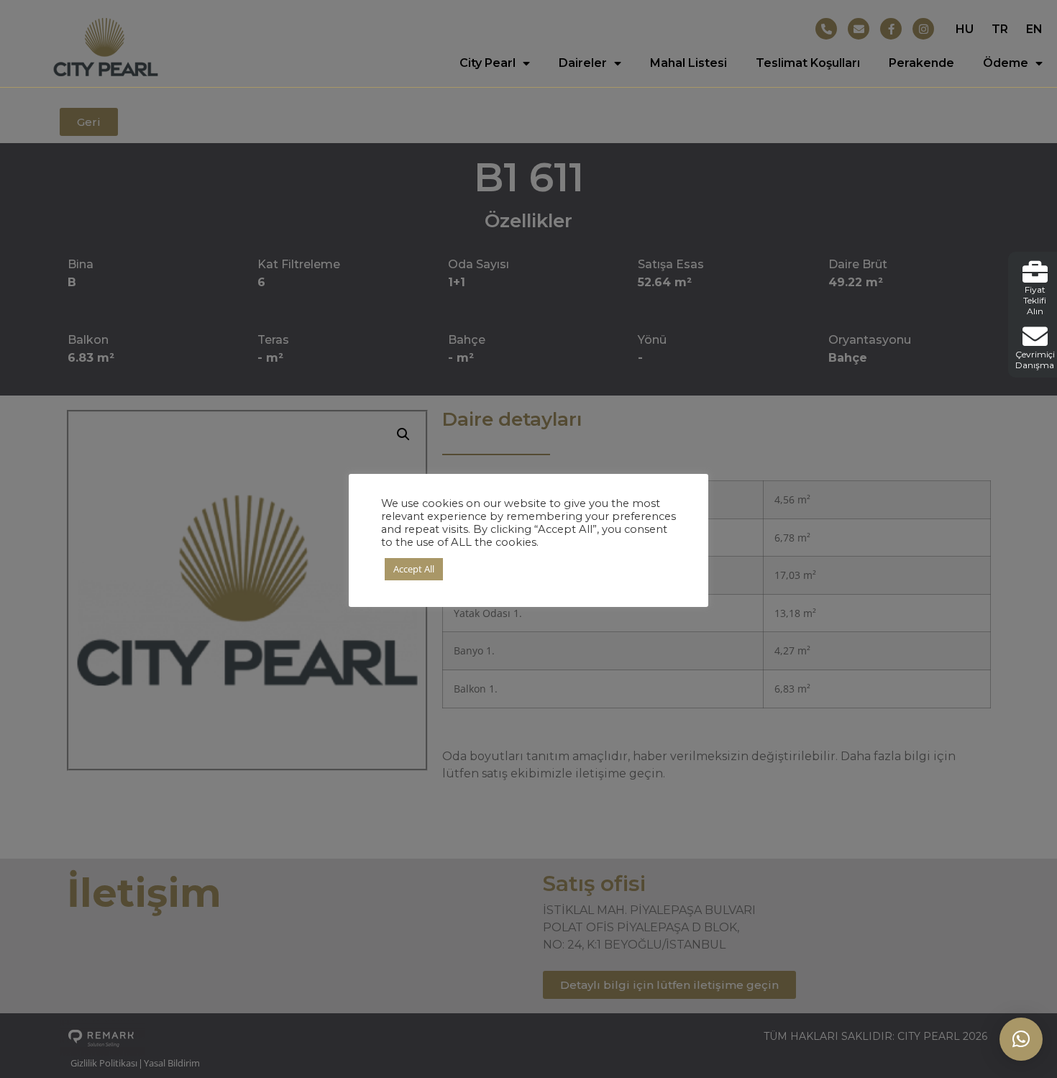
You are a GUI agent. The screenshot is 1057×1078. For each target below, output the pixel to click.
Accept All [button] (413, 568)
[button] (1021, 1039)
